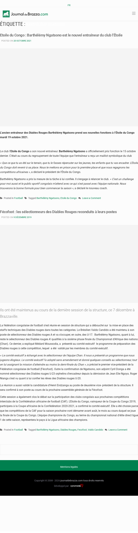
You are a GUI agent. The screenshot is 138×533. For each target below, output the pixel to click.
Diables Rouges (68, 429)
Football (18, 198)
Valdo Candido (95, 429)
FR (69, 5)
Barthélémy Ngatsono (48, 198)
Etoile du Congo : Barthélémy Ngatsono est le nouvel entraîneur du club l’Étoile (61, 35)
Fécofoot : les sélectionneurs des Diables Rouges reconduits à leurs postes (58, 212)
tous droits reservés (93, 480)
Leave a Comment (91, 198)
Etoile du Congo (68, 198)
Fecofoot (82, 429)
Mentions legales (69, 467)
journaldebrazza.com (71, 480)
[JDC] (25, 13)
